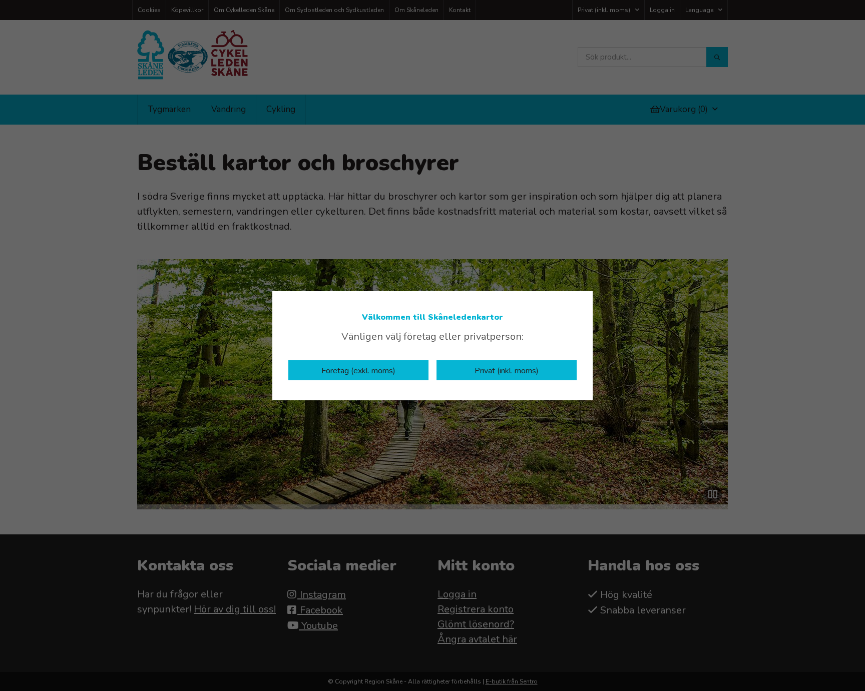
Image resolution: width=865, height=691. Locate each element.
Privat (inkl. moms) (507, 370)
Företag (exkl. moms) (358, 370)
